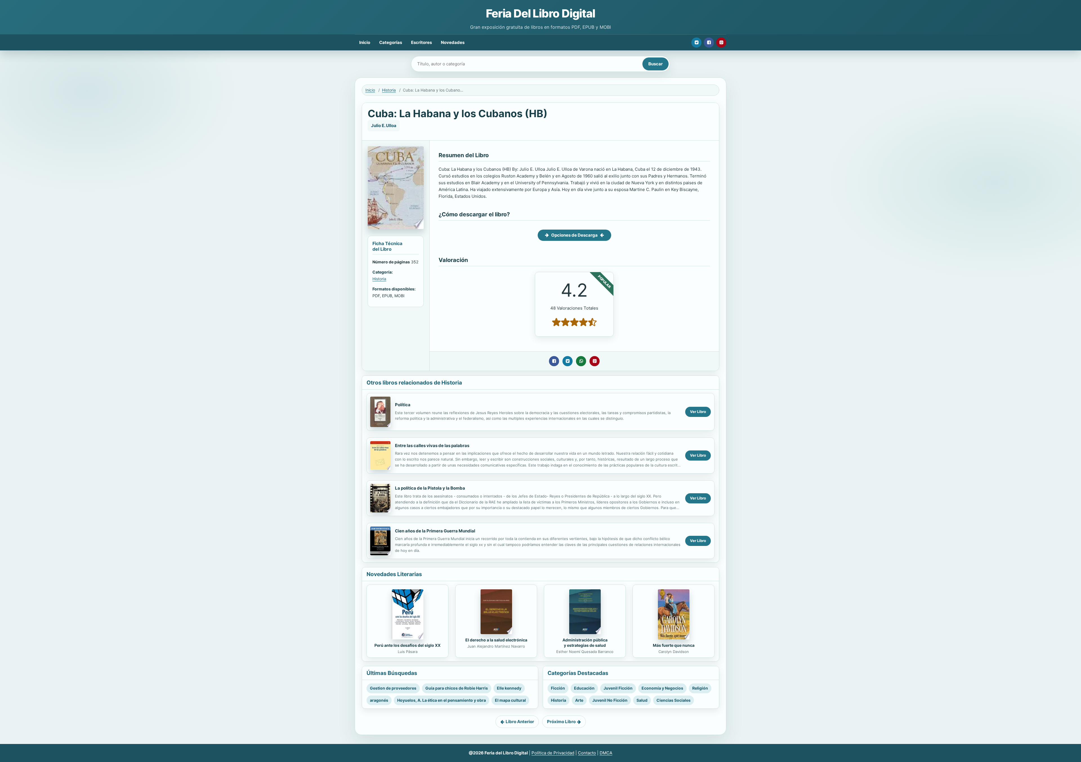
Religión (700, 688)
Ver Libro (698, 411)
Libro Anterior (520, 721)
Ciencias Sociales (673, 700)
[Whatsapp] (581, 361)
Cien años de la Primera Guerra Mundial (435, 531)
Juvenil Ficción (618, 688)
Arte (579, 700)
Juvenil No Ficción (609, 700)
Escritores (421, 42)
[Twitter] (696, 42)
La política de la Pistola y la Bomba (430, 488)
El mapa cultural (510, 700)
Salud (641, 700)
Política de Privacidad (552, 753)
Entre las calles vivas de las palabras (432, 445)
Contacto (587, 753)
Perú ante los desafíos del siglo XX (407, 645)
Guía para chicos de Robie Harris (456, 688)
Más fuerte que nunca (673, 645)
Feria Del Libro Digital (540, 13)
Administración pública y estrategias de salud (584, 642)
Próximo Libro (561, 721)
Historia (389, 90)
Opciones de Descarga (574, 235)
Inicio (364, 42)
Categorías (390, 42)
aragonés (379, 700)
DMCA (606, 753)
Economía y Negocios (662, 688)
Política (402, 404)
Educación (584, 688)
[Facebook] (709, 42)
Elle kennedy (509, 688)
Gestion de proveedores (393, 688)
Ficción (558, 688)
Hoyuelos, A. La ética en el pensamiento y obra (441, 700)
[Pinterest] (721, 42)
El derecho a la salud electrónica (496, 639)
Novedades (452, 42)
